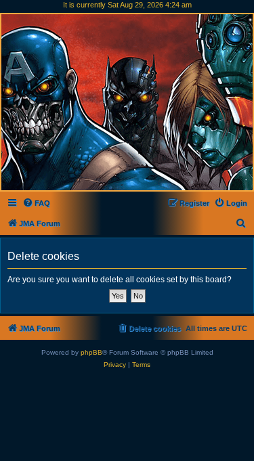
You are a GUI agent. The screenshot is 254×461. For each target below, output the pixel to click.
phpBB (91, 352)
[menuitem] (36, 203)
